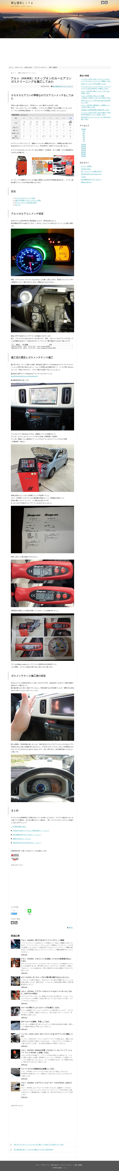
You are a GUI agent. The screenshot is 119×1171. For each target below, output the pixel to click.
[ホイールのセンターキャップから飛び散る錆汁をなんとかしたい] (15, 981)
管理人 (71, 927)
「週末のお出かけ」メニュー (21, 839)
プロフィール (19, 67)
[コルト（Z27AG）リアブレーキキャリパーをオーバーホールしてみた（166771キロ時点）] (15, 995)
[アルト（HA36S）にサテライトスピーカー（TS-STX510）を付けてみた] (15, 1086)
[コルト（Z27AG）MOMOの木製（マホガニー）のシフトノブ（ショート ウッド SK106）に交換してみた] (15, 1054)
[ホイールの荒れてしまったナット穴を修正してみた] (15, 1011)
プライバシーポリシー (40, 67)
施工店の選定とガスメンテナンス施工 (28, 200)
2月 (84, 139)
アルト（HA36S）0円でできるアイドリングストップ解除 (42, 940)
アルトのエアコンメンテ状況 (25, 198)
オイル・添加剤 (86, 166)
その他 (83, 177)
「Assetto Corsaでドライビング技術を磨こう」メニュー (30, 830)
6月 (84, 133)
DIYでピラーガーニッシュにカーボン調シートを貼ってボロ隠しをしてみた (39, 1144)
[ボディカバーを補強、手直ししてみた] (15, 1025)
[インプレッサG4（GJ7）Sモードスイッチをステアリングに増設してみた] (15, 1038)
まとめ (18, 205)
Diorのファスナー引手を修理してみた (93, 84)
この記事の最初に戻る (18, 826)
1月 (84, 141)
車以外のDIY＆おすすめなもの (91, 174)
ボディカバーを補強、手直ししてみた (35, 1022)
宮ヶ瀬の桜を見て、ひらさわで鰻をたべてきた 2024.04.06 (33, 1149)
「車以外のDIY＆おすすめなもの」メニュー (26, 843)
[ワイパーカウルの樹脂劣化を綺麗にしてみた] (15, 1072)
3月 (84, 137)
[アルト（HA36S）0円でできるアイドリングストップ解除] (15, 944)
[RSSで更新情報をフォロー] (106, 2)
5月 (84, 135)
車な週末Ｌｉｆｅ (22, 2)
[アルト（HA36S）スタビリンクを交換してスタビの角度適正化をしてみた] (15, 962)
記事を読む (24, 954)
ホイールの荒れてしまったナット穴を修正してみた (40, 1007)
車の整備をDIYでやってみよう (63, 86)
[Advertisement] (59, 52)
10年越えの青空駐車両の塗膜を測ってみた (95, 110)
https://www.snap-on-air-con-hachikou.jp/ (24, 376)
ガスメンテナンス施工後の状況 (26, 202)
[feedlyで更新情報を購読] (102, 2)
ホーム (11, 67)
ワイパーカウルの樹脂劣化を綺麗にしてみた (38, 1069)
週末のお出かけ (86, 182)
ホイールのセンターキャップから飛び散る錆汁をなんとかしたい (45, 977)
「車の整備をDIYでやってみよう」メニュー (26, 834)
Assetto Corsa (85, 169)
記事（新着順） (53, 67)
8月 (84, 131)
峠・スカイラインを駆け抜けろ (91, 171)
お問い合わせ (28, 67)
